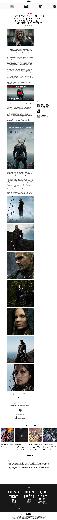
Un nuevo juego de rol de (7, 446)
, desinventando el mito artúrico (49, 447)
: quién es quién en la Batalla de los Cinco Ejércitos (35, 447)
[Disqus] (28, 471)
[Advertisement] (43, 84)
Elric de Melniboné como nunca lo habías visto (21, 447)
